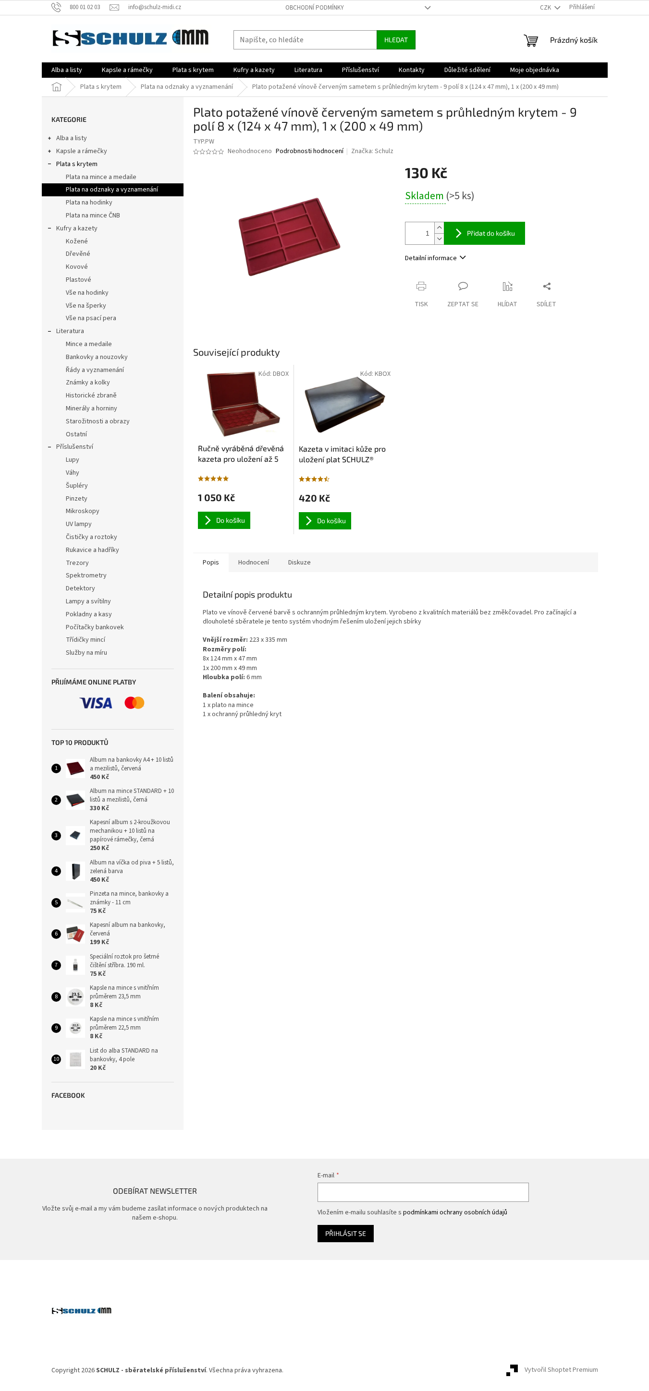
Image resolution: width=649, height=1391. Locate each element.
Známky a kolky (88, 382)
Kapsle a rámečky (81, 151)
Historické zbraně (91, 395)
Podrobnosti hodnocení (309, 151)
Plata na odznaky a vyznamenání (112, 189)
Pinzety (76, 499)
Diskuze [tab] (299, 562)
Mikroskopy (82, 511)
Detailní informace (431, 258)
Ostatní (76, 434)
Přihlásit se (345, 1233)
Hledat (396, 40)
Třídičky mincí (85, 640)
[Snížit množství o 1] (439, 238)
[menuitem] (67, 70)
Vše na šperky (86, 306)
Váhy (72, 473)
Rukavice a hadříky (92, 550)
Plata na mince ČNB (93, 215)
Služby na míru (86, 653)
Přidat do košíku (491, 233)
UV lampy (79, 524)
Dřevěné (78, 254)
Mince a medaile (89, 344)
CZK (546, 7)
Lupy (72, 460)
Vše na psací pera (91, 318)
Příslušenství (74, 447)
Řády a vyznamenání (95, 370)
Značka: (372, 151)
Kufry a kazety (77, 228)
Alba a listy (71, 138)
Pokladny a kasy (89, 614)
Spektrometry (86, 575)
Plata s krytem (77, 164)
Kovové (77, 267)
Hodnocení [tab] (253, 562)
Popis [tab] (211, 562)
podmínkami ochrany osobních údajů (455, 1212)
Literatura (70, 331)
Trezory (77, 563)
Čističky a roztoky (91, 537)
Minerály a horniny (91, 408)
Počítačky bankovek (95, 627)
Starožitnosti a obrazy (98, 421)
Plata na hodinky (89, 202)
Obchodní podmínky (314, 7)
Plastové (78, 280)
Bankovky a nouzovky (97, 357)
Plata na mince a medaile (101, 177)
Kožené (77, 241)
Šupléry (77, 486)
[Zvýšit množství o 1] (439, 227)
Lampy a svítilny (88, 601)
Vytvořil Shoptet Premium (561, 1370)
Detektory (80, 588)
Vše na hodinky (87, 293)
